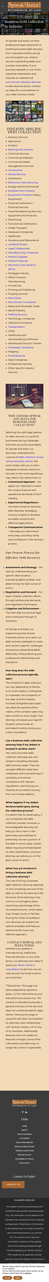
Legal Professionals (19, 248)
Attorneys (24, 1138)
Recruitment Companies (22, 302)
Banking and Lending (20, 149)
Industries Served (24, 1142)
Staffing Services (17, 314)
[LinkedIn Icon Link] (26, 1112)
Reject (18, 1278)
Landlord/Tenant (17, 244)
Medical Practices (18, 261)
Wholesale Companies (21, 347)
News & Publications (24, 1147)
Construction (15, 170)
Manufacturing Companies (23, 252)
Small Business (16, 355)
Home (24, 1126)
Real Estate (14, 298)
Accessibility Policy (24, 1159)
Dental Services (17, 174)
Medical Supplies (17, 256)
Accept (7, 1278)
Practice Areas (24, 1134)
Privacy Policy (24, 1155)
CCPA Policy (24, 1163)
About (24, 1130)
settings (28, 1273)
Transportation (16, 327)
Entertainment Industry (21, 190)
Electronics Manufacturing (23, 182)
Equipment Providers (20, 195)
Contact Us (13, 1184)
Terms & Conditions (24, 1151)
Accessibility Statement (24, 1200)
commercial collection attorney (23, 82)
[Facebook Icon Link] (23, 1112)
